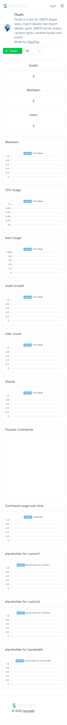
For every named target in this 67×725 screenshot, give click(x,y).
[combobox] (33, 51)
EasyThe (33, 42)
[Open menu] (62, 6)
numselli (28, 711)
